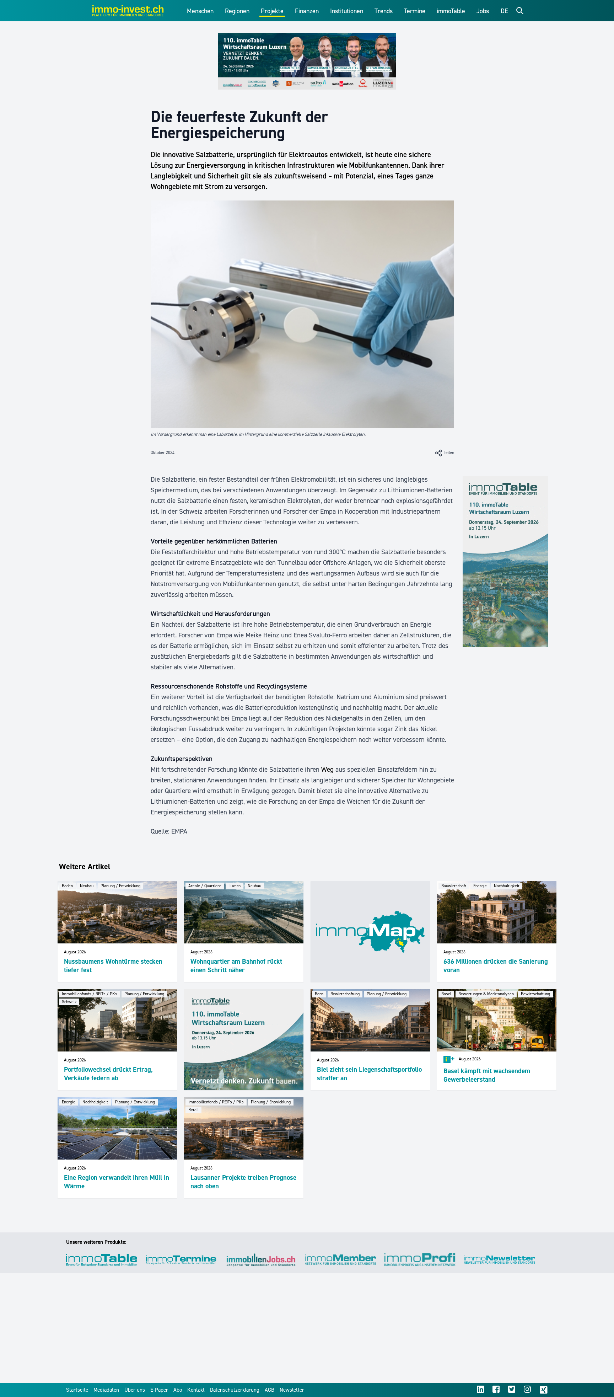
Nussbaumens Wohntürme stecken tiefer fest (113, 965)
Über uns (134, 1389)
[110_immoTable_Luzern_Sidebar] (505, 561)
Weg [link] (327, 769)
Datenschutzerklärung (234, 1389)
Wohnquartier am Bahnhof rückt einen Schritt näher (236, 965)
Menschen (200, 11)
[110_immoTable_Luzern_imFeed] (243, 1039)
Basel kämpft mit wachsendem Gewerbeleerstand (486, 1075)
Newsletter (292, 1389)
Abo (177, 1389)
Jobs (482, 11)
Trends (384, 11)
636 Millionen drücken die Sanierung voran (495, 965)
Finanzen (307, 11)
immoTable (451, 11)
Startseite (77, 1389)
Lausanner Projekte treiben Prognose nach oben (243, 1181)
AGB (269, 1389)
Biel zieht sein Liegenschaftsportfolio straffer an (369, 1073)
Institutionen (346, 11)
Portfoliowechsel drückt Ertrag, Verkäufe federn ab (108, 1073)
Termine (414, 11)
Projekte (272, 11)
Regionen (237, 11)
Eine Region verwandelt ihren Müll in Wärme (116, 1181)
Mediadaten (106, 1389)
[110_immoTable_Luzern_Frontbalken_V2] (307, 61)
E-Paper (159, 1389)
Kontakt (196, 1389)
